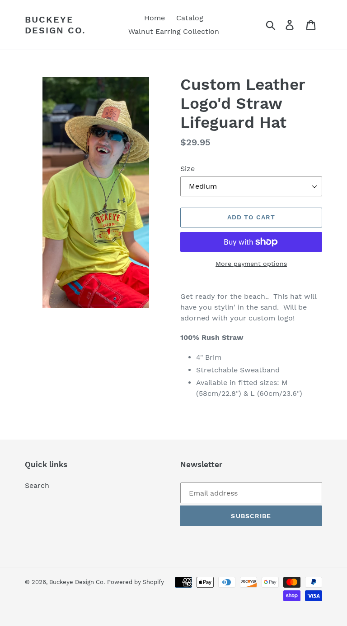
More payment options (251, 263)
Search (37, 485)
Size (187, 168)
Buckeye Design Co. (55, 25)
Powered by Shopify (135, 582)
